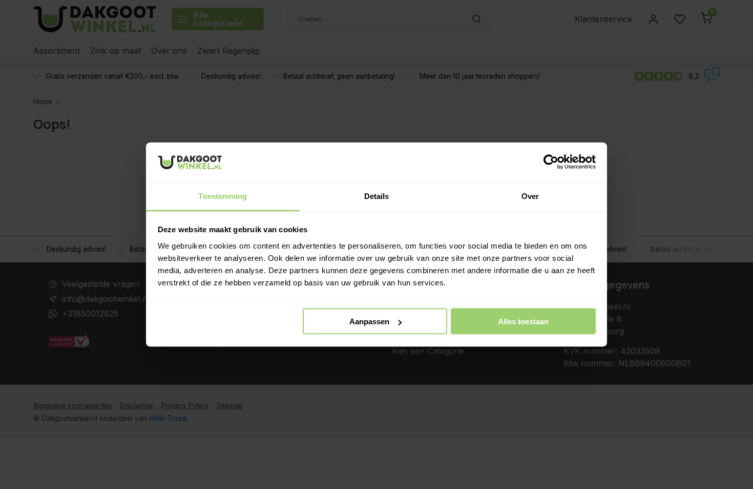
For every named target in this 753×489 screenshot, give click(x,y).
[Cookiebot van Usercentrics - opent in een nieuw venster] (551, 162)
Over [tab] (530, 195)
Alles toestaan (523, 321)
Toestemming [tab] (222, 195)
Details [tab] (376, 195)
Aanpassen (369, 321)
